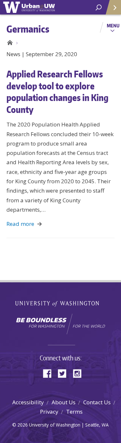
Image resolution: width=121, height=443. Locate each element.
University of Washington (60, 303)
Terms (74, 411)
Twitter (64, 373)
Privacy (49, 411)
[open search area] (98, 7)
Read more (20, 223)
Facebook (49, 373)
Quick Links (113, 7)
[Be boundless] (60, 324)
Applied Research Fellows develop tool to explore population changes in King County (57, 91)
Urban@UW (29, 7)
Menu (113, 25)
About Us (64, 402)
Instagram (79, 373)
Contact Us (97, 402)
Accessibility (28, 402)
